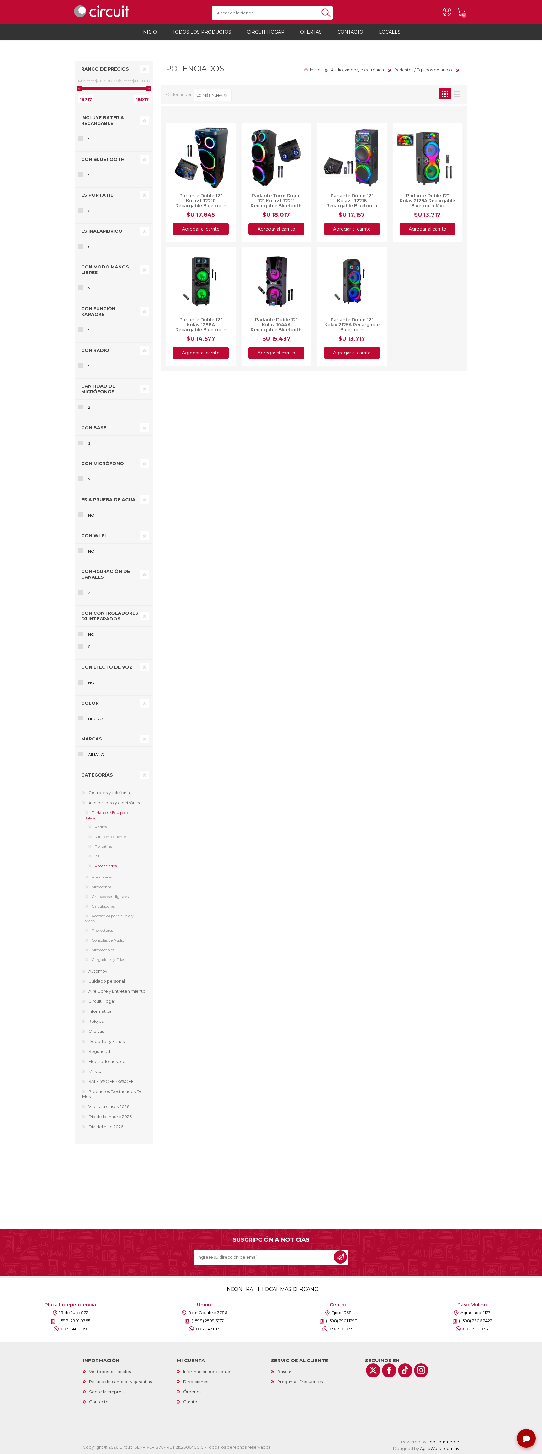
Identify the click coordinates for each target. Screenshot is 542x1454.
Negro (95, 718)
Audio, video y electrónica (114, 802)
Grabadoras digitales (110, 896)
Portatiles (103, 846)
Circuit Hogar (101, 1001)
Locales (390, 32)
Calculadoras (103, 906)
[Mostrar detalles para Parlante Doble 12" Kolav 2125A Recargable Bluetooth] (352, 281)
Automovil (98, 971)
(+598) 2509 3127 (208, 1320)
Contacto (99, 1401)
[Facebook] (389, 1370)
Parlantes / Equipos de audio (108, 815)
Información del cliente (206, 1371)
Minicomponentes (111, 836)
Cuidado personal (106, 981)
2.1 (90, 592)
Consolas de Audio (108, 940)
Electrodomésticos (107, 1061)
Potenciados (106, 865)
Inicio (315, 69)
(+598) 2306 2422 (475, 1320)
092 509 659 (342, 1328)
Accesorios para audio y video (109, 918)
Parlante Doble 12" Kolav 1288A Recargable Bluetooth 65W (200, 327)
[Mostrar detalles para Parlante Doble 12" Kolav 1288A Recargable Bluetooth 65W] (200, 281)
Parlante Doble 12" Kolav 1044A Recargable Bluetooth (276, 324)
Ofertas (96, 1031)
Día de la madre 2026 (110, 1116)
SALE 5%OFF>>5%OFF (111, 1081)
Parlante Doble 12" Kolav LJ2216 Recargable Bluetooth (351, 200)
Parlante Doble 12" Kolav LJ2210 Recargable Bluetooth (200, 200)
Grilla (445, 93)
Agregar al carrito (201, 229)
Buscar (284, 1371)
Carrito (461, 12)
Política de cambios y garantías (120, 1381)
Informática (100, 1011)
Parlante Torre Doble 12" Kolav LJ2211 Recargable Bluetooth (276, 200)
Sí (89, 646)
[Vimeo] (405, 1370)
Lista (456, 93)
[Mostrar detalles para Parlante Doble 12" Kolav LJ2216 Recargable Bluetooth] (352, 157)
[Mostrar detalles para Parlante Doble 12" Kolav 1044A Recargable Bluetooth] (276, 281)
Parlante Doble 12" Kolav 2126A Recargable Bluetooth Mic (427, 200)
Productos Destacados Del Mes (113, 1094)
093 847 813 (208, 1328)
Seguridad (99, 1051)
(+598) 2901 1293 (341, 1320)
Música (95, 1071)
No (91, 515)
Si (89, 138)
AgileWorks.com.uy (439, 1448)
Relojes (96, 1021)
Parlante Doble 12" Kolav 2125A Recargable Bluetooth (352, 324)
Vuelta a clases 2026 (108, 1106)
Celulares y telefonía (109, 792)
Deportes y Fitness (107, 1041)
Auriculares (102, 877)
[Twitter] (373, 1370)
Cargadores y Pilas (108, 959)
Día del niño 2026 (105, 1126)
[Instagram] (421, 1370)
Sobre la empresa (107, 1391)
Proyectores (102, 930)
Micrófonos (101, 886)
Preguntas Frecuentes (300, 1381)
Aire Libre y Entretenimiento (117, 991)
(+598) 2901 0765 (73, 1320)
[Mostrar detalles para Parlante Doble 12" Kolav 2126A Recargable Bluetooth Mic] (427, 157)
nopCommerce (443, 1441)
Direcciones (195, 1381)
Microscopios (103, 949)
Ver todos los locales (110, 1371)
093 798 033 (475, 1328)
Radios (101, 827)
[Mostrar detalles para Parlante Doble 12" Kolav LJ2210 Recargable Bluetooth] (200, 157)
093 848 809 (74, 1328)
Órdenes (192, 1391)
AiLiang (96, 754)
